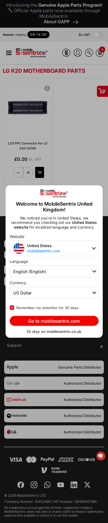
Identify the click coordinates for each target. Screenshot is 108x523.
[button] (100, 456)
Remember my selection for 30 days (47, 307)
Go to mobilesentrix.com (54, 320)
